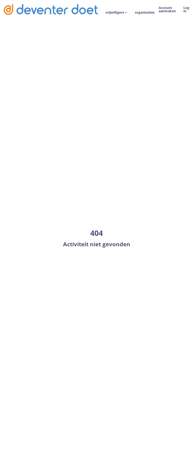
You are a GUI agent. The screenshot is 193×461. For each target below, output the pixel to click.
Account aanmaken (167, 9)
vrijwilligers (114, 12)
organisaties (145, 12)
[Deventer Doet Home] (51, 9)
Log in (186, 9)
